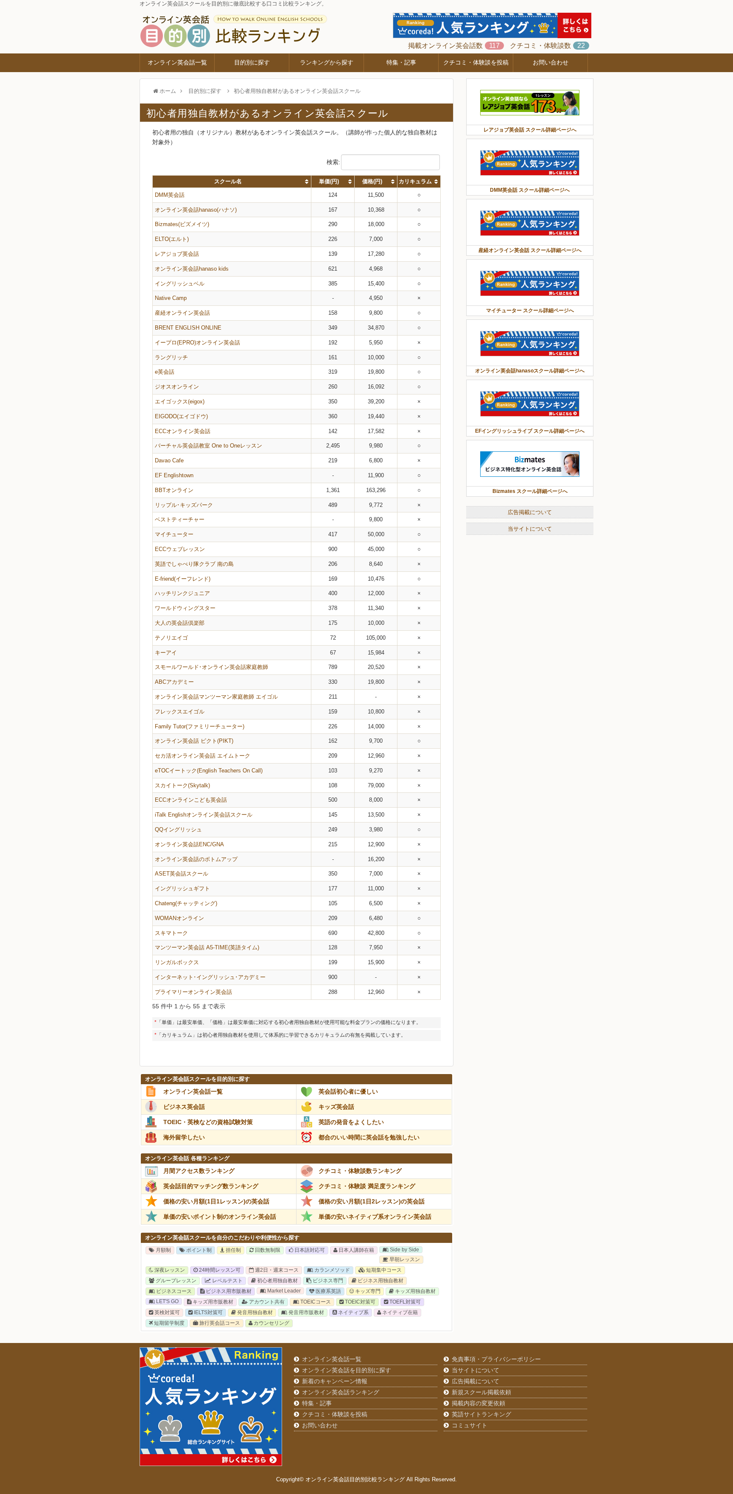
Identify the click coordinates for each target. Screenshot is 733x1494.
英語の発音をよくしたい (351, 1122)
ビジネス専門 (327, 1281)
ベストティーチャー (179, 519)
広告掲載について (530, 512)
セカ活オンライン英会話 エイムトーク (202, 756)
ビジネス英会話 (184, 1106)
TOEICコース (315, 1302)
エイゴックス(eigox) (179, 401)
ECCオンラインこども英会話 (191, 800)
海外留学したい (184, 1137)
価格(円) (372, 181)
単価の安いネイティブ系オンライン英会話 (375, 1216)
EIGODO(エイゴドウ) (181, 416)
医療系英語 (327, 1291)
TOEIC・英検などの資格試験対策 (208, 1122)
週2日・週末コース (276, 1270)
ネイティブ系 (353, 1312)
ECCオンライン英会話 (182, 431)
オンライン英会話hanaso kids (192, 269)
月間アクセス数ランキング (199, 1170)
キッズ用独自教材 (415, 1291)
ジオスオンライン (177, 386)
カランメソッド (331, 1270)
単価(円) (329, 181)
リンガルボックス (177, 962)
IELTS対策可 (208, 1312)
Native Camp (171, 298)
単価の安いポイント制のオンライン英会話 (219, 1216)
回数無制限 (267, 1250)
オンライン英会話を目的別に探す (346, 1370)
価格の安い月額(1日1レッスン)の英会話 (216, 1201)
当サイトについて (530, 529)
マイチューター (174, 534)
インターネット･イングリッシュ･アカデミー (210, 977)
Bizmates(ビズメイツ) (182, 224)
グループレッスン (175, 1281)
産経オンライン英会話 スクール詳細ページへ (530, 250)
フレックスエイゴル (179, 711)
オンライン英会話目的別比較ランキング (355, 1479)
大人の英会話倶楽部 (179, 623)
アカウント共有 (266, 1302)
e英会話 (164, 372)
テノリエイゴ (171, 638)
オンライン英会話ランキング (340, 1392)
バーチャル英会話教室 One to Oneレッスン (208, 445)
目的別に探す (252, 62)
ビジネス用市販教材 (228, 1291)
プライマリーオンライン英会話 (193, 992)
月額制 (162, 1250)
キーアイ (166, 652)
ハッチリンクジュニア (182, 593)
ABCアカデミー (174, 682)
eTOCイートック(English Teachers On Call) (209, 770)
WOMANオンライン (179, 918)
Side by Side (404, 1250)
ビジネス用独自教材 (379, 1281)
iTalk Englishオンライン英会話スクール (203, 814)
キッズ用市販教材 (212, 1302)
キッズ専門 (367, 1291)
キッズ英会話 (336, 1106)
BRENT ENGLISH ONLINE (188, 328)
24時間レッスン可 (219, 1270)
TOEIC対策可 (359, 1302)
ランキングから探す (326, 62)
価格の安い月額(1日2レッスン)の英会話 (372, 1201)
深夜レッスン (169, 1270)
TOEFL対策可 (404, 1302)
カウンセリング (270, 1323)
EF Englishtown (174, 475)
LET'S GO (167, 1301)
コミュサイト (469, 1425)
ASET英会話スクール (181, 873)
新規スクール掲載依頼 (481, 1392)
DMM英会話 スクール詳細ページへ (530, 190)
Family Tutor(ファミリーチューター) (199, 726)
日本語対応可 (309, 1250)
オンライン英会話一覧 (177, 62)
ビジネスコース (173, 1291)
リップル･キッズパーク (184, 505)
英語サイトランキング (481, 1414)
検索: (333, 162)
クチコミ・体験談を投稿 (476, 62)
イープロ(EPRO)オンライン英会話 (197, 342)
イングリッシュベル (179, 283)
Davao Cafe (169, 460)
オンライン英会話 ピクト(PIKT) (194, 741)
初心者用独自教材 (277, 1281)
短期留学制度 (169, 1323)
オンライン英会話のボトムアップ (196, 859)
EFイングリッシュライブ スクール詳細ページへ (530, 431)
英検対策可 (166, 1312)
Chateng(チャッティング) (186, 903)
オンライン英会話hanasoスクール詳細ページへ (530, 371)
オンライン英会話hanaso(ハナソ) (196, 210)
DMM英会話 (170, 195)
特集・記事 (401, 62)
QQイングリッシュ (178, 829)
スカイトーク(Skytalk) (182, 785)
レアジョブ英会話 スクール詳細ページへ (530, 130)
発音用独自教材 (254, 1312)
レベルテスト (227, 1281)
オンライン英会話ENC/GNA (189, 844)
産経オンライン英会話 (182, 313)
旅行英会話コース (219, 1323)
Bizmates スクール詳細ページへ (530, 491)
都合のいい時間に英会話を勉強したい (369, 1137)
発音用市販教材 (305, 1312)
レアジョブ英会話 (177, 254)
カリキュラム (415, 181)
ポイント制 (198, 1250)
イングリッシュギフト (182, 888)
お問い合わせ (550, 62)
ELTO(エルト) (172, 239)
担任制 (232, 1250)
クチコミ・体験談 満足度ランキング (367, 1186)
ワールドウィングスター (185, 608)
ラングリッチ (171, 357)
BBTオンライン (174, 490)
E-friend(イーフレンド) (182, 579)
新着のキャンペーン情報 (334, 1381)
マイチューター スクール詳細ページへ (530, 310)
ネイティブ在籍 (399, 1312)
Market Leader (283, 1291)
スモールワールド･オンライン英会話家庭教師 (211, 667)
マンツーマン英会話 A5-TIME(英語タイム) (207, 947)
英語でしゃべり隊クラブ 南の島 (194, 564)
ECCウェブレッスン (180, 549)
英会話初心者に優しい (348, 1091)
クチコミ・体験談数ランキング (360, 1170)
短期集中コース (383, 1270)
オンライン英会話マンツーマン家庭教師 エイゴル (216, 697)
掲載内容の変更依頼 (478, 1403)
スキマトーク (171, 933)
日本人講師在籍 (355, 1250)
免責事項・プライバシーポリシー (496, 1359)
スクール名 (228, 181)
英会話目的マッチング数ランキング (210, 1186)
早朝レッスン (404, 1259)
